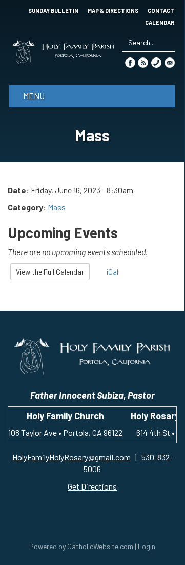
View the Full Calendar (50, 271)
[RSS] (143, 62)
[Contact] (156, 62)
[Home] (63, 51)
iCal (111, 271)
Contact (161, 11)
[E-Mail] (170, 62)
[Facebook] (130, 62)
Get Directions (92, 486)
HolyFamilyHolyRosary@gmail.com (71, 457)
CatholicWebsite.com (100, 546)
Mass (57, 207)
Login (146, 546)
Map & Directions (113, 11)
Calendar (159, 23)
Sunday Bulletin (53, 11)
